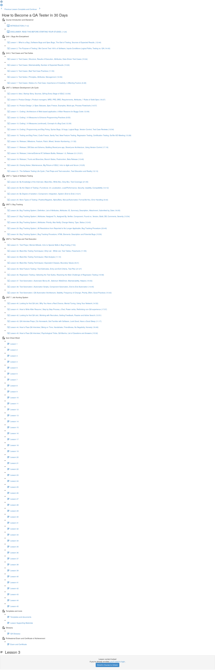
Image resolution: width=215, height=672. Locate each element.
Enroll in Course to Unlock (107, 665)
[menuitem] (1, 5)
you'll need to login (117, 661)
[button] (1, 2)
